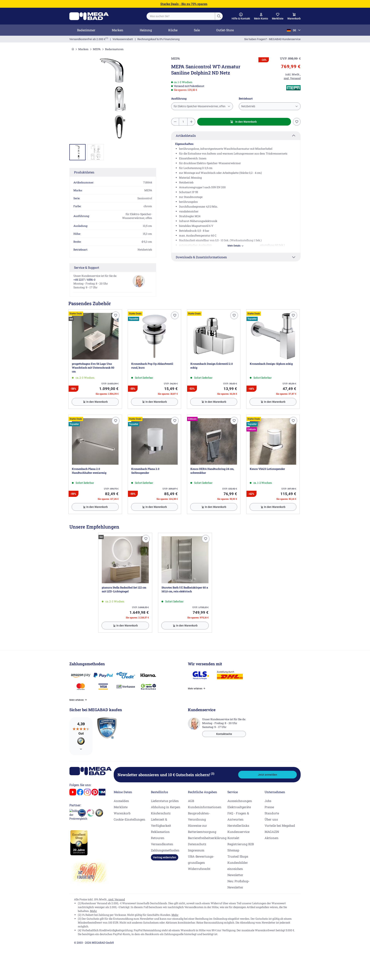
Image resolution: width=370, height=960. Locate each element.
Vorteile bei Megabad (280, 825)
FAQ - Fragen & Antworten (238, 816)
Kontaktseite (224, 733)
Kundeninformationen (204, 807)
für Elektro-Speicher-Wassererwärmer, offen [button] (199, 106)
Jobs (268, 801)
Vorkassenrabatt (123, 39)
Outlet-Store (225, 30)
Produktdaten (84, 172)
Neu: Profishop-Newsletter (238, 884)
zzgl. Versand (116, 899)
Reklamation (160, 832)
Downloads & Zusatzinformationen (201, 257)
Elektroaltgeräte (239, 807)
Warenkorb (122, 813)
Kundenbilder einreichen (237, 865)
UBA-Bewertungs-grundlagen (201, 859)
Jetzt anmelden (267, 774)
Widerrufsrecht (199, 869)
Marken (117, 30)
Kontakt (233, 838)
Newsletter (235, 875)
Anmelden (121, 801)
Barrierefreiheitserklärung (207, 838)
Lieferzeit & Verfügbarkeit (161, 822)
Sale (197, 30)
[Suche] (219, 16)
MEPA (97, 49)
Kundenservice (238, 832)
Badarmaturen (114, 49)
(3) (212, 773)
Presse (269, 807)
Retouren (157, 838)
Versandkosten (162, 844)
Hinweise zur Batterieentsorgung (202, 828)
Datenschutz (197, 844)
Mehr (93, 911)
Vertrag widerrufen (164, 857)
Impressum (196, 850)
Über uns (271, 819)
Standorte (272, 813)
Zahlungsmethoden (165, 850)
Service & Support (86, 267)
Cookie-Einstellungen (129, 819)
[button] (241, 16)
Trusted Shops (237, 856)
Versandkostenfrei (87, 39)
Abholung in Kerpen (165, 807)
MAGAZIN (272, 832)
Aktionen (271, 838)
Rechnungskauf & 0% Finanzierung (158, 39)
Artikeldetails (186, 135)
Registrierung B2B (240, 844)
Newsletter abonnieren (166, 774)
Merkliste (121, 807)
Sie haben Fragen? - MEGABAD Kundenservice (272, 39)
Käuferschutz (161, 813)
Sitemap (233, 850)
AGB (191, 801)
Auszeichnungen (239, 801)
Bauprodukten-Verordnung (199, 816)
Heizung (146, 30)
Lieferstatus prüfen (165, 801)
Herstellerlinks (238, 825)
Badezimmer (86, 30)
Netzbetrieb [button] (248, 106)
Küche (172, 30)
